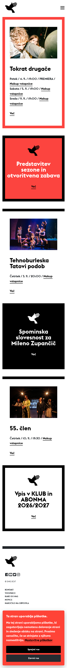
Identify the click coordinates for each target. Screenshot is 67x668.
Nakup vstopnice (21, 84)
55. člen (20, 428)
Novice (8, 600)
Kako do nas (11, 596)
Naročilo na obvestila (17, 603)
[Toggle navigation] (62, 8)
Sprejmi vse (34, 649)
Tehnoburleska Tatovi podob (29, 263)
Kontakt (9, 590)
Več (12, 113)
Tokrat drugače (30, 68)
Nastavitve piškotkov (39, 640)
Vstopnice (10, 593)
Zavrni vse (33, 658)
